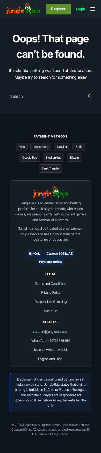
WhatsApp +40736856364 (50, 340)
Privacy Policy (50, 292)
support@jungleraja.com (50, 331)
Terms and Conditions (50, 283)
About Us (50, 311)
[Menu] (92, 9)
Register (58, 8)
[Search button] (90, 96)
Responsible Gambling (50, 302)
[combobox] (45, 96)
